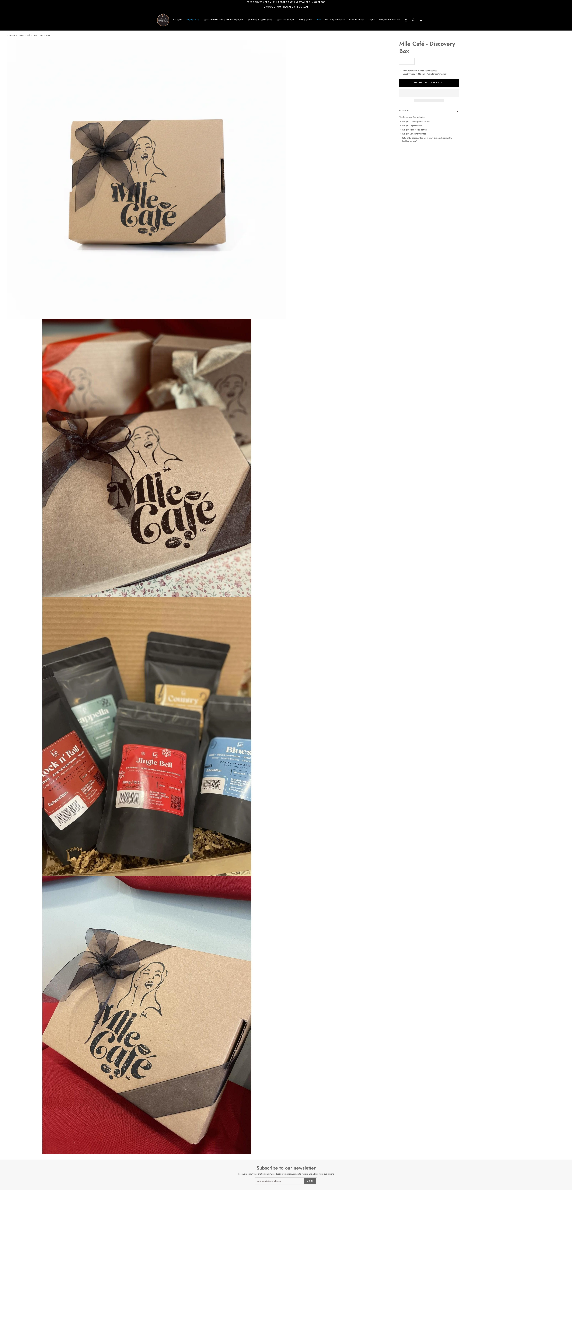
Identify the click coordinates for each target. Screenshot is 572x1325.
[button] (224, 20)
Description (406, 110)
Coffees (12, 35)
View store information (436, 74)
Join (310, 1181)
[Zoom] (13, 313)
